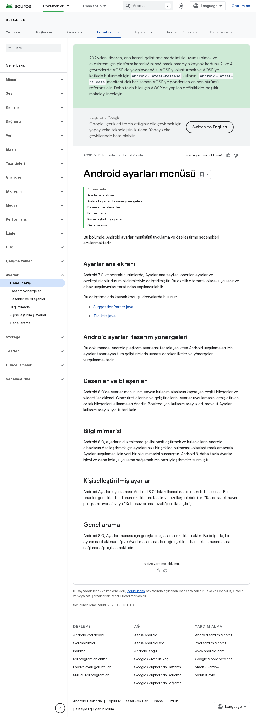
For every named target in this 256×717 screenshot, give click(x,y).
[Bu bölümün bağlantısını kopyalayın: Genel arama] (125, 525)
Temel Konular (109, 32)
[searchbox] (33, 48)
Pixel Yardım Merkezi (211, 643)
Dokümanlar (53, 6)
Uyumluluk (143, 32)
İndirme (79, 651)
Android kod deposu (89, 635)
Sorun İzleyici (205, 675)
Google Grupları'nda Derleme (158, 675)
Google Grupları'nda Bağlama (158, 683)
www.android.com (210, 651)
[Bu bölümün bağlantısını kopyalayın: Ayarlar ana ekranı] (140, 265)
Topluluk (114, 701)
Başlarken (44, 32)
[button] (29, 79)
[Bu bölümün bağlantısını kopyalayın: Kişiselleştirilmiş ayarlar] (156, 481)
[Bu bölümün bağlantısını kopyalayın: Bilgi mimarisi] (127, 432)
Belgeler (16, 20)
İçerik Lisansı (136, 591)
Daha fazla (92, 6)
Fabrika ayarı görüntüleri (92, 667)
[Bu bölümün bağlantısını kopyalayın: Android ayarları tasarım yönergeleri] (193, 338)
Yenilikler (14, 32)
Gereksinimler (84, 643)
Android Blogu (145, 651)
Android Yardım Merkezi (214, 635)
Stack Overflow (207, 667)
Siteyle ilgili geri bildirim (95, 709)
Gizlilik (173, 701)
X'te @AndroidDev (149, 643)
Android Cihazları (181, 32)
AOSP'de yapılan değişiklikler (177, 88)
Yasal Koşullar (137, 701)
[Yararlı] (228, 155)
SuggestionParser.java (114, 307)
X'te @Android (146, 635)
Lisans (158, 701)
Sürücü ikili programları (91, 675)
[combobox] (148, 5)
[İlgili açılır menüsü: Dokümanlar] (70, 6)
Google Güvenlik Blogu (152, 659)
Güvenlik (75, 32)
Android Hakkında (87, 701)
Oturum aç (241, 6)
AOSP (88, 155)
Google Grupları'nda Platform (157, 667)
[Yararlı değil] (236, 155)
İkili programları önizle (90, 659)
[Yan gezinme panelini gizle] (60, 708)
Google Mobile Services (213, 659)
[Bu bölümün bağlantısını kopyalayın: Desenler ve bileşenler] (152, 382)
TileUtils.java (105, 316)
